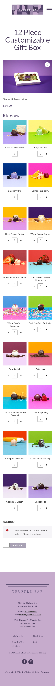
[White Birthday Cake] (15, 309)
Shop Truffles (18, 642)
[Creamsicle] (15, 444)
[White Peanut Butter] (40, 220)
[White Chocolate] (15, 487)
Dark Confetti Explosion (40, 323)
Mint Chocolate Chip (40, 458)
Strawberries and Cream (14, 277)
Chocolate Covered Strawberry (40, 278)
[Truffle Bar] (27, 10)
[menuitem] (18, 642)
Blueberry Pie (14, 190)
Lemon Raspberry (40, 190)
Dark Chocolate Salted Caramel (15, 413)
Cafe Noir (40, 369)
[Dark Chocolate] (40, 487)
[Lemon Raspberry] (40, 176)
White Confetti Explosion (14, 324)
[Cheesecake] (15, 133)
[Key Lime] (40, 133)
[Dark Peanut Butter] (15, 220)
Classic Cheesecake (14, 147)
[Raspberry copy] (40, 398)
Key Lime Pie (40, 147)
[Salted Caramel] (15, 398)
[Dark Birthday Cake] (40, 309)
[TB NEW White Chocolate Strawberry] (15, 263)
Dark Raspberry (40, 412)
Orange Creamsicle (14, 458)
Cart (35, 642)
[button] (47, 64)
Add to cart (17, 545)
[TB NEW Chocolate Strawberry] (40, 263)
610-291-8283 (31, 611)
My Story (16, 646)
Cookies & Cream (14, 501)
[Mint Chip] (40, 444)
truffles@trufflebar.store (30, 614)
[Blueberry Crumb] (15, 176)
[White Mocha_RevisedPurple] (15, 355)
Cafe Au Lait (15, 369)
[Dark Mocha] (40, 355)
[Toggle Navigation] (49, 9)
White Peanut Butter (40, 234)
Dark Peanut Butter (14, 234)
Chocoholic (40, 501)
